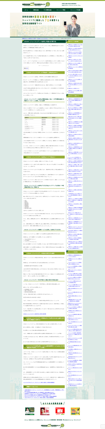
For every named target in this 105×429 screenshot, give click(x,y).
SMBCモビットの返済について (73, 88)
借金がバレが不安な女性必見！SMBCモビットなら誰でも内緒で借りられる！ (75, 71)
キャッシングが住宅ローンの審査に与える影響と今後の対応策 (75, 308)
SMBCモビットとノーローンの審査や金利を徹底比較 (75, 67)
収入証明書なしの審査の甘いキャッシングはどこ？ (75, 350)
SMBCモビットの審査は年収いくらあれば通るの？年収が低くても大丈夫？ (75, 170)
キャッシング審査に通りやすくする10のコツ (75, 368)
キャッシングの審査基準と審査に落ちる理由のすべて (75, 315)
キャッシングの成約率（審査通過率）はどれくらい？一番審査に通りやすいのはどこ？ (75, 334)
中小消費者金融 (47, 10)
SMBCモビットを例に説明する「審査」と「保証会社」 (75, 204)
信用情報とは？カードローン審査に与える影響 (75, 259)
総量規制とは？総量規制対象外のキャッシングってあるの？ (75, 256)
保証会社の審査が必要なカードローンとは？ (75, 296)
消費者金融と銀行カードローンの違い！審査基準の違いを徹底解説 (74, 300)
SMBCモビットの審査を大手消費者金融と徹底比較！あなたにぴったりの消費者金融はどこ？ (75, 209)
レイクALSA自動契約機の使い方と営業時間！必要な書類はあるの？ (39, 392)
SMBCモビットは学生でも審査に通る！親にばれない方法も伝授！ (75, 235)
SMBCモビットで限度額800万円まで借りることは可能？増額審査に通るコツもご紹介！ (75, 100)
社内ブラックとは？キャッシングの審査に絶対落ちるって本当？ (75, 339)
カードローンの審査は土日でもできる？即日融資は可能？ (74, 282)
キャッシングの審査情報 (50, 419)
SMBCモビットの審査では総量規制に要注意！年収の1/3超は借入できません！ (75, 162)
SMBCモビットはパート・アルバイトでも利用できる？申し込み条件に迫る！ (75, 227)
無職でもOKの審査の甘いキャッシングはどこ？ (75, 289)
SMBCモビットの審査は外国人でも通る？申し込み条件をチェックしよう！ (75, 174)
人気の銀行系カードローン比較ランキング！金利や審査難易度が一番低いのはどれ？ (75, 195)
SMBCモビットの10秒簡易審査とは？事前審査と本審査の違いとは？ (75, 114)
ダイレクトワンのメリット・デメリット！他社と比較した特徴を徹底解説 (41, 396)
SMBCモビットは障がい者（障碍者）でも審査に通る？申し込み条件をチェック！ (75, 186)
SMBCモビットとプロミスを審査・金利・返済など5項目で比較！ (75, 64)
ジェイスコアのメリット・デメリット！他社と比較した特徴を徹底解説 (38, 382)
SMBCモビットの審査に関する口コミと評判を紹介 (75, 182)
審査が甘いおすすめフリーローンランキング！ (75, 372)
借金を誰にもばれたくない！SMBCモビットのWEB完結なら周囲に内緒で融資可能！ (75, 243)
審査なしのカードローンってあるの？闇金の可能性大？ (75, 270)
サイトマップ (77, 419)
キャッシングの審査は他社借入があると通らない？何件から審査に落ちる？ (75, 330)
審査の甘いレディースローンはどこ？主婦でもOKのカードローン (75, 319)
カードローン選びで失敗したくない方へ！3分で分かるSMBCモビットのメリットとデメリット (75, 76)
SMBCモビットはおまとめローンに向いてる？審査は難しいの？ (75, 131)
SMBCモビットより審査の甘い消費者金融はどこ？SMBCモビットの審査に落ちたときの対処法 (75, 200)
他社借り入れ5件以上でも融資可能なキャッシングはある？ (75, 365)
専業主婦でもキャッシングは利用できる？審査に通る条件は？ (75, 385)
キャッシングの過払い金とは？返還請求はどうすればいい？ (38, 395)
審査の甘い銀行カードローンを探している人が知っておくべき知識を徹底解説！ (75, 380)
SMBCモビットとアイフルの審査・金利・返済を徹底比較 (75, 80)
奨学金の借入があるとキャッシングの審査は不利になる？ (75, 357)
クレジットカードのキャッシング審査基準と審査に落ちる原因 (75, 326)
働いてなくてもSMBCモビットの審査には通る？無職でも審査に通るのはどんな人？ (75, 109)
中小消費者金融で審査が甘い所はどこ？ (74, 342)
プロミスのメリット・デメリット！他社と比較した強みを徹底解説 (39, 397)
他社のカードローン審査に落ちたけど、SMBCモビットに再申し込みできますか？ (75, 214)
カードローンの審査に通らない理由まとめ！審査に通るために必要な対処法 (75, 274)
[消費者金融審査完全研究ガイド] (36, 5)
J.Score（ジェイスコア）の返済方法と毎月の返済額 (34, 313)
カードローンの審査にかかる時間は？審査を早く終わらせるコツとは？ (75, 278)
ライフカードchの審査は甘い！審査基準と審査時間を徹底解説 (75, 361)
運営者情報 (59, 419)
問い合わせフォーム (68, 419)
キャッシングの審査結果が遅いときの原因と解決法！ (75, 346)
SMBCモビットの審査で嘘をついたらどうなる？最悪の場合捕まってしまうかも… (75, 154)
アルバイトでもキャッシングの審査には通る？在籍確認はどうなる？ (75, 263)
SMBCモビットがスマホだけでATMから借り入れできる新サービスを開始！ (75, 53)
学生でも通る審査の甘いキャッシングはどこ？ (75, 376)
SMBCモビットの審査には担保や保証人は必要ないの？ (75, 190)
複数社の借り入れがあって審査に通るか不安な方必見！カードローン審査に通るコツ (75, 118)
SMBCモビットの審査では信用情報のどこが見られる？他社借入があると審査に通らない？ (75, 127)
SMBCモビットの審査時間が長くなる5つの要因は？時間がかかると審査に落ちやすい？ (75, 148)
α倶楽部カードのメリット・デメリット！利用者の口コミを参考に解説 (40, 393)
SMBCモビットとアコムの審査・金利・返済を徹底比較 (75, 91)
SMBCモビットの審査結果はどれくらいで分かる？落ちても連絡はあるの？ (75, 218)
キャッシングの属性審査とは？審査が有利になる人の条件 (75, 267)
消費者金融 (36, 10)
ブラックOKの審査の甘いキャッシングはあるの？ (75, 322)
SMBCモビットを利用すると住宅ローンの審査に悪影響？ (75, 135)
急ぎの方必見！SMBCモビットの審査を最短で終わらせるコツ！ (75, 231)
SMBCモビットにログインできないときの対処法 (75, 56)
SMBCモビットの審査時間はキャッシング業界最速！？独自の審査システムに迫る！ (75, 223)
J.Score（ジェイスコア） (42, 38)
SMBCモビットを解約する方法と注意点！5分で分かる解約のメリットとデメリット (75, 85)
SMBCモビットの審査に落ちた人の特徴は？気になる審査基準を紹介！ (75, 247)
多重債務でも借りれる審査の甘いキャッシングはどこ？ (75, 311)
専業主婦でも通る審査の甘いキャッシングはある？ (75, 353)
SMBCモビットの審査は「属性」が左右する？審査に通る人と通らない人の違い (75, 166)
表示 (27, 68)
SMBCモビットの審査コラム (36, 419)
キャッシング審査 (61, 10)
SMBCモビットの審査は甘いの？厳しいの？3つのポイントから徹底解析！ (75, 105)
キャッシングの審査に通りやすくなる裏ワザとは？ (75, 293)
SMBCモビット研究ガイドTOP (29, 38)
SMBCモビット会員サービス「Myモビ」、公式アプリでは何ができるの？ (75, 60)
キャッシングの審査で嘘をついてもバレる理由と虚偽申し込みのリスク (75, 285)
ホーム (26, 10)
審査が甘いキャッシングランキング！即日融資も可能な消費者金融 (75, 304)
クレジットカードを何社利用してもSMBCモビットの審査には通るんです (75, 158)
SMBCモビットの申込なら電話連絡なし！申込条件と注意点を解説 (75, 238)
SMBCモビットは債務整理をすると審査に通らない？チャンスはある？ (75, 122)
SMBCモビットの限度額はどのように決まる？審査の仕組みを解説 (75, 178)
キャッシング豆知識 (75, 10)
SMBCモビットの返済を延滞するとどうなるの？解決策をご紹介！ (75, 144)
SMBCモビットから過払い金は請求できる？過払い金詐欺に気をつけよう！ (75, 49)
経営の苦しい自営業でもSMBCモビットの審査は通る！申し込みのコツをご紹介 (75, 139)
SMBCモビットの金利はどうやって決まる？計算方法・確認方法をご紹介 (75, 45)
